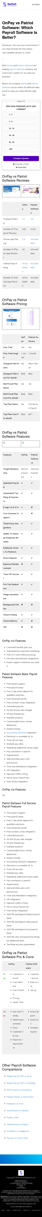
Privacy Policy (21, 1204)
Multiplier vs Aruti (15, 1103)
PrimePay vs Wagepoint (18, 1131)
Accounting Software (16, 732)
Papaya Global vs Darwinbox (20, 1097)
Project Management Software (21, 1206)
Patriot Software (25, 65)
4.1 (23, 219)
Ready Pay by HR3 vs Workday (21, 1083)
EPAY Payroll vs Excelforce (19, 1090)
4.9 (32, 219)
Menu (37, 4)
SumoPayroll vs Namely (18, 1110)
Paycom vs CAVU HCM (17, 1138)
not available (25, 267)
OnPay (10, 65)
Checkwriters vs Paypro (17, 1124)
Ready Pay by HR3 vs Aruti (19, 1076)
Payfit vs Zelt (12, 1117)
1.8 (23, 239)
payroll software (17, 69)
